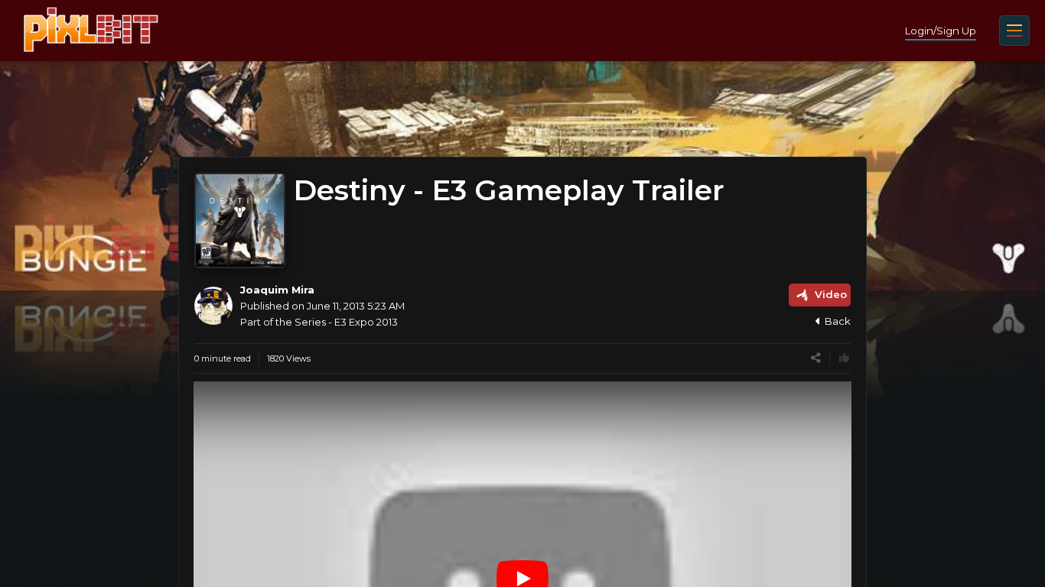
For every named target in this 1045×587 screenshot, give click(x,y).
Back (838, 321)
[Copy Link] (815, 358)
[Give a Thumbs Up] (844, 358)
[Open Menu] (1014, 30)
